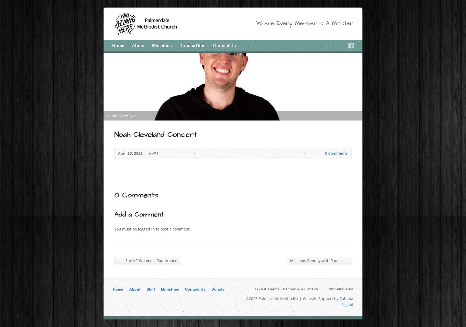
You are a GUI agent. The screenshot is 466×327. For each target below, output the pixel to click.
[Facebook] (351, 45)
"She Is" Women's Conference (147, 260)
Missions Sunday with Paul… (319, 260)
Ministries (162, 45)
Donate (218, 289)
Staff (150, 289)
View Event (129, 115)
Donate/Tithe (192, 45)
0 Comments (320, 153)
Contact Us (224, 45)
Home (118, 45)
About (135, 289)
